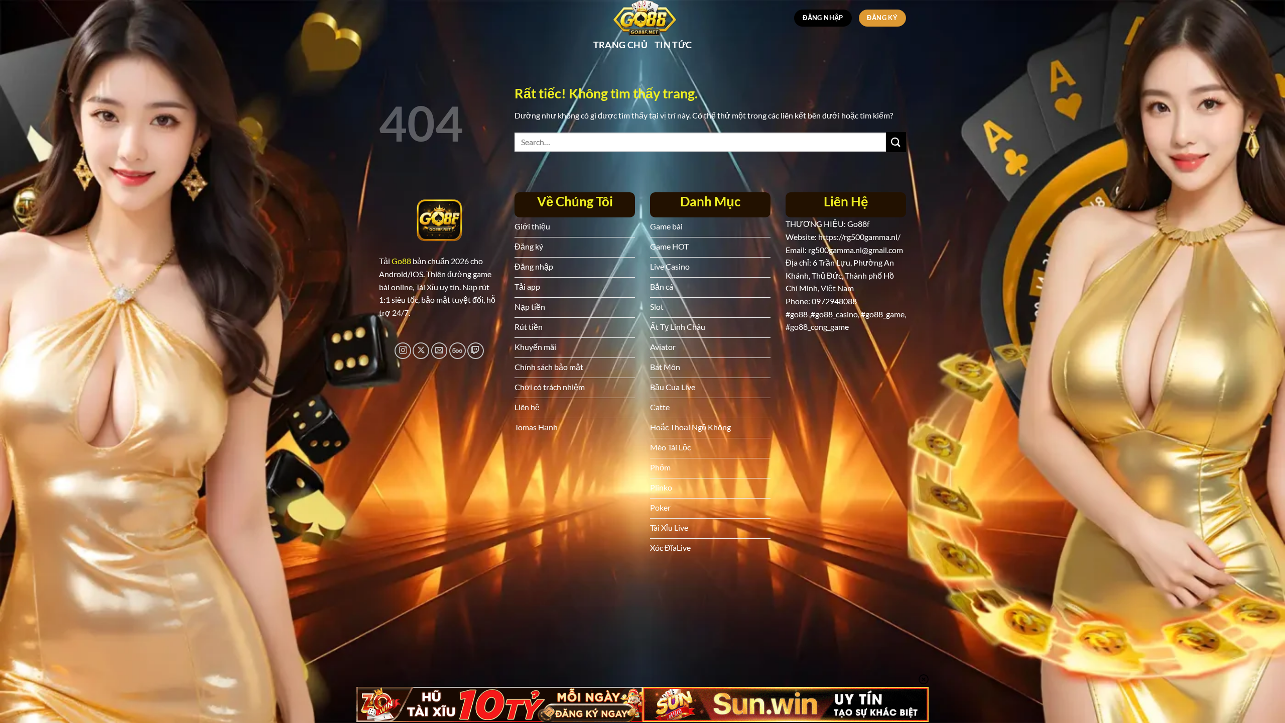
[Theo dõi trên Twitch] (475, 350)
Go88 (401, 261)
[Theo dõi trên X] (421, 350)
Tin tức (673, 45)
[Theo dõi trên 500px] (457, 350)
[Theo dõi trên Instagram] (403, 350)
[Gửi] (896, 142)
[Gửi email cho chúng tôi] (439, 350)
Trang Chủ (620, 45)
